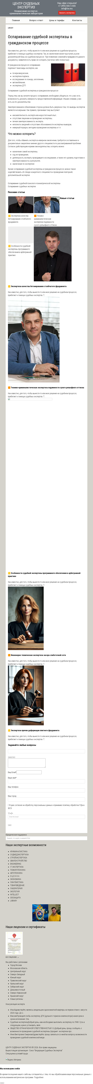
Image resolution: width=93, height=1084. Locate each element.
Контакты (77, 20)
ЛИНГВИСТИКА (16, 882)
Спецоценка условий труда (17, 1053)
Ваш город (12, 796)
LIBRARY (10, 28)
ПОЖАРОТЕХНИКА (17, 870)
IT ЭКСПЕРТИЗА (16, 867)
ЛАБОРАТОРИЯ (16, 888)
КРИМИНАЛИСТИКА (18, 851)
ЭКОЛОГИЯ (15, 891)
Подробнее (38, 1077)
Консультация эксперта (15, 1004)
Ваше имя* (12, 778)
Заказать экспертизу (67, 13)
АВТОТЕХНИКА (16, 873)
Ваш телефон (13, 787)
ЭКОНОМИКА (15, 879)
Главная (16, 20)
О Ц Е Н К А (14, 876)
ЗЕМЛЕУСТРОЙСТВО (18, 861)
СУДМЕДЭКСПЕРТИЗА (19, 854)
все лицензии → (12, 957)
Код (13, 757)
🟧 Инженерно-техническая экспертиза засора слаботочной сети (37, 655)
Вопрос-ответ (36, 20)
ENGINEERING (15, 864)
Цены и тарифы (56, 20)
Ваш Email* (12, 772)
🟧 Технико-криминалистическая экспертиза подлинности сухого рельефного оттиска (45, 220)
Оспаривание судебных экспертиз (22, 186)
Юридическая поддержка (16, 835)
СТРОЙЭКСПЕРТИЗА (18, 857)
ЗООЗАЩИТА (15, 897)
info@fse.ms (67, 8)
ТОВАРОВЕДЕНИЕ (17, 885)
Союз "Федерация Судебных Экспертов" (45, 1050)
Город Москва (16, 965)
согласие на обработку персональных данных (33, 805)
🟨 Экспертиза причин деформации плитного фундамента (33, 730)
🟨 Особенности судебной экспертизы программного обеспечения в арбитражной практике (19, 250)
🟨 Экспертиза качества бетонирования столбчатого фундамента (19, 219)
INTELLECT (14, 894)
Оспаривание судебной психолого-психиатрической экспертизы (34, 183)
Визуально (10, 757)
